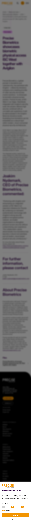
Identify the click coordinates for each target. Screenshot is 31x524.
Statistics (26, 507)
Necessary (7, 507)
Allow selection (15, 520)
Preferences (17, 507)
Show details (5, 503)
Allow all (15, 515)
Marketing (7, 510)
